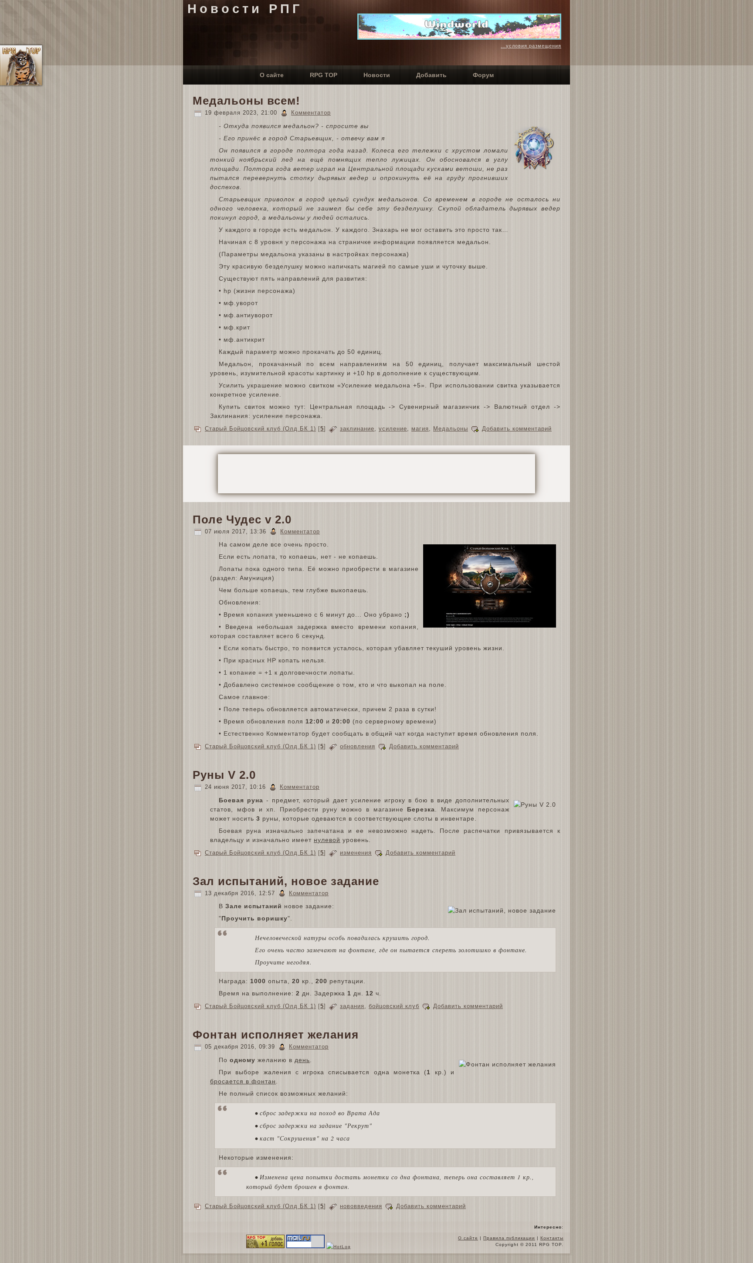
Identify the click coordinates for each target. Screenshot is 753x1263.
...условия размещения (531, 45)
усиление (393, 428)
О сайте (468, 1238)
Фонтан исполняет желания (276, 1034)
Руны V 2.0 (224, 774)
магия (420, 428)
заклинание (357, 428)
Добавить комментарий (517, 428)
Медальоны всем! (246, 100)
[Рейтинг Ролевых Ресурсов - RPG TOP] (265, 1246)
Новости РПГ (244, 9)
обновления (357, 746)
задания (352, 1006)
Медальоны (450, 428)
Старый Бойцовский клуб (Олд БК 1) (260, 428)
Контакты (551, 1238)
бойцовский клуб (394, 1006)
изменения (356, 852)
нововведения (361, 1206)
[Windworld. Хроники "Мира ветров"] (459, 37)
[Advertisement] (376, 473)
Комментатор (311, 112)
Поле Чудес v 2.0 (242, 519)
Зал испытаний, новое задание (286, 881)
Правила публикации (509, 1238)
